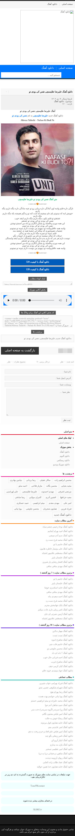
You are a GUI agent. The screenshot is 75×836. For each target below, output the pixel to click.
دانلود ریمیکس (63, 460)
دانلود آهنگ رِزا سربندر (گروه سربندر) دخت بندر (52, 709)
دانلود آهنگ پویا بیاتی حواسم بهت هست (55, 696)
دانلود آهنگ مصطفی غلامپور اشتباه (57, 553)
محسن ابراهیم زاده (63, 480)
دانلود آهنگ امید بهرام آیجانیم (60, 531)
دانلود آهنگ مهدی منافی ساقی (59, 566)
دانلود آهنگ (52, 4)
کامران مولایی (35, 497)
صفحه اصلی (67, 4)
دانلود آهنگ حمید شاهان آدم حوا (59, 705)
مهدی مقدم (54, 503)
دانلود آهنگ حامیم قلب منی (61, 644)
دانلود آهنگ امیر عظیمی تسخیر (59, 749)
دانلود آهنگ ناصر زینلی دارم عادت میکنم (55, 609)
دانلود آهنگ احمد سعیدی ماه (60, 596)
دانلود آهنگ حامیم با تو (63, 544)
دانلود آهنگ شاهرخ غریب (62, 662)
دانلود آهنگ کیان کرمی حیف (61, 666)
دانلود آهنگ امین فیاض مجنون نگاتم (57, 714)
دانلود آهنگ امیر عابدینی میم (60, 727)
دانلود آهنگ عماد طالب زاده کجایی (58, 762)
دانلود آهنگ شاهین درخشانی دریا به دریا (56, 753)
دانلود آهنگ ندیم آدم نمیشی (61, 535)
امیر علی (67, 503)
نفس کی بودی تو (19, 115)
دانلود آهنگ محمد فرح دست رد (59, 540)
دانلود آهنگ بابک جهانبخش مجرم (59, 605)
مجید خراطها (65, 497)
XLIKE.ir (37, 809)
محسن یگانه (51, 486)
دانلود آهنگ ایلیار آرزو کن (62, 740)
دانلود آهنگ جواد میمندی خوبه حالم (57, 670)
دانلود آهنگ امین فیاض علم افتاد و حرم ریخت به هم (50, 731)
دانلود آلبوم (65, 456)
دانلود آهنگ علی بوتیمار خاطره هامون (56, 549)
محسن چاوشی (32, 509)
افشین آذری (51, 497)
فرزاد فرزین (66, 509)
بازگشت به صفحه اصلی (20, 350)
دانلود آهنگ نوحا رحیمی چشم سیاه (58, 527)
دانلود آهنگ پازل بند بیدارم (61, 745)
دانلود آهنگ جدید (55, 115)
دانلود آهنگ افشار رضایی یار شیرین (57, 562)
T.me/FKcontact (38, 786)
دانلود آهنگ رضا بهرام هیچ (61, 692)
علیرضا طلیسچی (40, 115)
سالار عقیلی (45, 480)
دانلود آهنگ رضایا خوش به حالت (59, 718)
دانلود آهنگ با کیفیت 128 (37, 269)
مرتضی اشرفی (64, 491)
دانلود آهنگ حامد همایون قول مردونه (57, 723)
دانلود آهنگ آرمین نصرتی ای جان (58, 614)
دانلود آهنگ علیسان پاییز (62, 557)
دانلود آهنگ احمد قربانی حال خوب (58, 657)
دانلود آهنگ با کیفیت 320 (37, 262)
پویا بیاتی (18, 509)
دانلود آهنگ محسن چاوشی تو (60, 648)
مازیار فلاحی (36, 486)
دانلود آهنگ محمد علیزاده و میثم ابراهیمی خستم (52, 701)
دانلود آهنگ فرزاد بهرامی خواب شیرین (56, 683)
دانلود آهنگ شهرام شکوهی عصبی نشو (56, 687)
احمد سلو (23, 486)
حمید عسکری (23, 503)
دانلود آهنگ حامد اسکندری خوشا (58, 587)
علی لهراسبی (12, 491)
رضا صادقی (20, 497)
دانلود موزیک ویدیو (61, 464)
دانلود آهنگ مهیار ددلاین (62, 631)
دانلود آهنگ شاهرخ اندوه (62, 640)
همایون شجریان (50, 509)
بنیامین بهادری (16, 480)
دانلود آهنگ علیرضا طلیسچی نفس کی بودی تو (50, 91)
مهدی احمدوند (47, 491)
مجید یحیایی (66, 486)
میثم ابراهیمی (39, 503)
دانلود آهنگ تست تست (63, 635)
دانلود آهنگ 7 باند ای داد (62, 653)
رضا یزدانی (31, 480)
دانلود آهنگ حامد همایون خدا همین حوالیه (55, 767)
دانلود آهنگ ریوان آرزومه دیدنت (59, 758)
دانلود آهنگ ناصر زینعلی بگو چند (59, 736)
